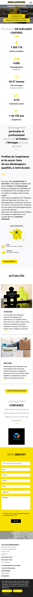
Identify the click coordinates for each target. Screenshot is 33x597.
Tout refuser (18, 591)
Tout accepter (6, 591)
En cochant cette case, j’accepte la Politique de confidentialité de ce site (16, 514)
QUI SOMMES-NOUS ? (16, 16)
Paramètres (6, 594)
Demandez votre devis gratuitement (16, 20)
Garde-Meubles (5, 570)
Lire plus (6, 331)
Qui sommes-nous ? (7, 557)
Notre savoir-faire (6, 559)
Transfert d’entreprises (8, 568)
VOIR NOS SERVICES (9, 261)
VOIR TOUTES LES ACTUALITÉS (16, 391)
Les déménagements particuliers (11, 565)
